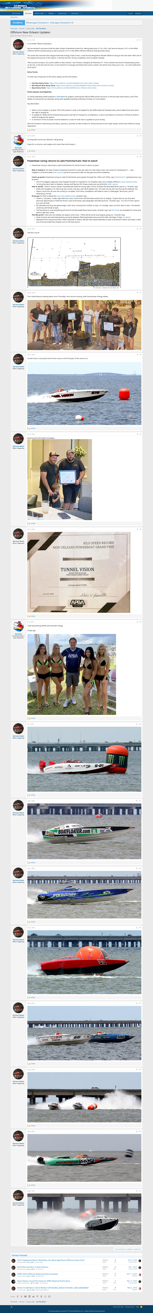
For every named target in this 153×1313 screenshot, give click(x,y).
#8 (140, 529)
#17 (140, 1191)
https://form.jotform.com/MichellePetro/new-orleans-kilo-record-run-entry (85, 85)
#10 (140, 724)
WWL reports (113, 184)
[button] (21, 13)
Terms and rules (118, 1307)
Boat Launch (57, 172)
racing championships (128, 182)
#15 (140, 1069)
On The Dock (39, 1262)
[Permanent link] (99, 161)
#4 (140, 229)
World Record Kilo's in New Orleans (32, 1267)
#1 (140, 40)
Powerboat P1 (120, 177)
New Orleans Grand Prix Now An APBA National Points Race (43, 1281)
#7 (140, 434)
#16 (140, 1131)
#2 (140, 136)
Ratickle (134, 1276)
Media (51, 13)
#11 (140, 801)
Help (137, 1307)
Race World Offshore (42, 1290)
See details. (127, 217)
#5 (140, 293)
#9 (140, 622)
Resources (62, 13)
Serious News (16, 36)
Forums (28, 13)
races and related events (66, 196)
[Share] (137, 40)
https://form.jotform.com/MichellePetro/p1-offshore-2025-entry (71, 88)
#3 (140, 157)
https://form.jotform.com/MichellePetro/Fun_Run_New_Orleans (74, 83)
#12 (140, 868)
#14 (140, 1003)
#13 (140, 928)
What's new (39, 13)
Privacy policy (129, 1307)
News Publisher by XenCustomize (95, 1311)
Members (75, 13)
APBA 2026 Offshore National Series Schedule (37, 1274)
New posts (13, 17)
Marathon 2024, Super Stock (63, 22)
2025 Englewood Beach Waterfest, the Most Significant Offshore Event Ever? (51, 1260)
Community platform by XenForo (66, 1311)
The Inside (16, 13)
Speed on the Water (23, 1283)
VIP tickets (116, 210)
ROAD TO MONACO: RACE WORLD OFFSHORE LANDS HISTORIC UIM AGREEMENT (53, 1287)
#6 (140, 355)
